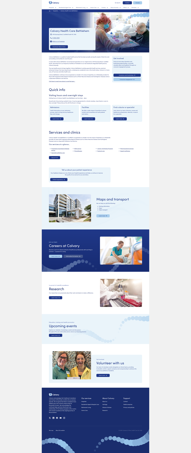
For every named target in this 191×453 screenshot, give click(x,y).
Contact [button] (127, 3)
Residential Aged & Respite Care (90, 404)
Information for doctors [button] (72, 256)
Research (105, 410)
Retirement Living (86, 407)
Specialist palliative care (58, 153)
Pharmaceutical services (127, 148)
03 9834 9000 (56, 38)
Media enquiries (127, 404)
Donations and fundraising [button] (126, 75)
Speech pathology (125, 151)
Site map (51, 430)
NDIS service (77, 148)
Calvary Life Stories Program (105, 148)
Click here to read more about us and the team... (62, 81)
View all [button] (53, 157)
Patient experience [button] (58, 179)
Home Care (84, 410)
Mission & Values (106, 407)
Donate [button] (138, 3)
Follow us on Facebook (58, 41)
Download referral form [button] (59, 47)
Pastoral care (101, 151)
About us (104, 401)
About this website (60, 430)
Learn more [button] (56, 119)
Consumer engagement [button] (126, 79)
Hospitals (83, 401)
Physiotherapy (78, 151)
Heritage (104, 404)
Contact (125, 401)
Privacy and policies (128, 407)
